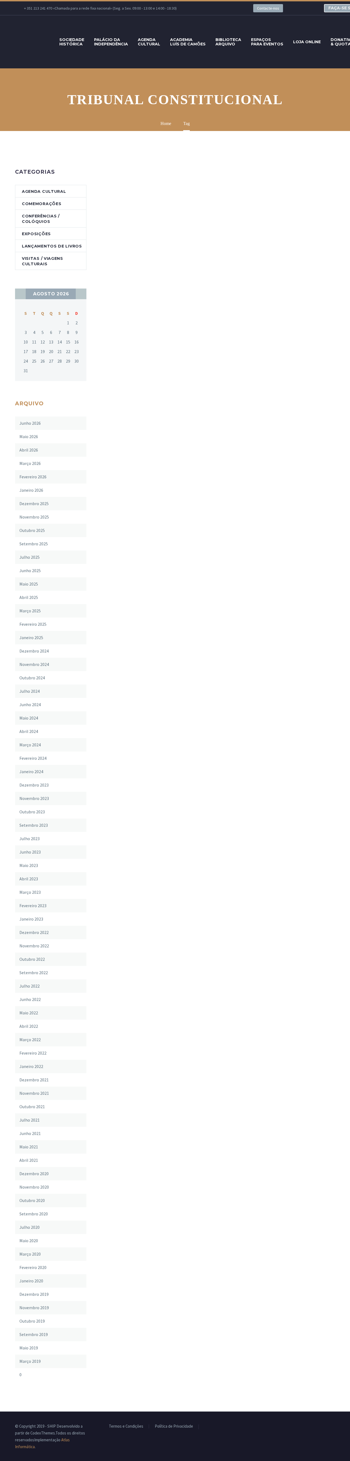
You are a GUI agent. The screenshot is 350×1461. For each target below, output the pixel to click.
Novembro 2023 (34, 798)
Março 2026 (30, 463)
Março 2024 (30, 744)
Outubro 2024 (32, 677)
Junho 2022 (30, 999)
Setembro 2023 (33, 825)
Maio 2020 (28, 1240)
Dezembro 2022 (34, 932)
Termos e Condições (126, 1426)
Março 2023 (30, 892)
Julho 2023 (29, 838)
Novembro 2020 (34, 1187)
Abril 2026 (28, 450)
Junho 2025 (30, 570)
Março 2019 (30, 1361)
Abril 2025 (28, 597)
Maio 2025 (28, 584)
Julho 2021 (29, 1120)
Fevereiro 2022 (32, 1053)
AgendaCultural (149, 41)
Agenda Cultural (44, 191)
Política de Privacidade (174, 1426)
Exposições (36, 233)
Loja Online (307, 42)
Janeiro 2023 (31, 919)
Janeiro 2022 (31, 1066)
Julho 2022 (29, 986)
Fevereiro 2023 (32, 905)
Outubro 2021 (32, 1106)
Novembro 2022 (34, 945)
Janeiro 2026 (31, 490)
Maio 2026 (28, 436)
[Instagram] (223, 8)
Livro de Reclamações (223, 1426)
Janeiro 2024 (31, 771)
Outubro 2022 (32, 959)
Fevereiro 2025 (32, 624)
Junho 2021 (30, 1133)
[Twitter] (215, 8)
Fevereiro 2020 (32, 1267)
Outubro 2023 (32, 811)
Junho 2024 (30, 704)
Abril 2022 (28, 1026)
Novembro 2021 (34, 1093)
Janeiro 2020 (31, 1281)
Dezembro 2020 (34, 1173)
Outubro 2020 (32, 1200)
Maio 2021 (28, 1146)
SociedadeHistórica (71, 41)
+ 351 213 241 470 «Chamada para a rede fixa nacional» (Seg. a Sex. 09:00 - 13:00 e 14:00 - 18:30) (100, 8)
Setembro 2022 (33, 972)
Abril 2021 (28, 1160)
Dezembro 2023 (34, 785)
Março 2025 (30, 610)
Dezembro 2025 (34, 503)
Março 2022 (30, 1039)
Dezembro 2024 (34, 651)
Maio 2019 (28, 1348)
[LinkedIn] (207, 8)
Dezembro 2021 (34, 1079)
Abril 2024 (28, 731)
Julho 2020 (29, 1227)
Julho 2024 (29, 691)
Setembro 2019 (33, 1334)
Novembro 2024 (34, 664)
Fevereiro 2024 (32, 758)
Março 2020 (30, 1254)
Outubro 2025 (32, 530)
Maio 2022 (28, 1012)
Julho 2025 (29, 557)
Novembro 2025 (34, 517)
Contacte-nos (268, 8)
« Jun (20, 294)
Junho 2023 (30, 852)
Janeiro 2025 (31, 637)
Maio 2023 (28, 865)
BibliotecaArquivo (228, 41)
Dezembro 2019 (34, 1294)
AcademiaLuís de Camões (188, 41)
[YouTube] (231, 8)
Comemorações (41, 203)
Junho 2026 (30, 423)
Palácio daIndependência (111, 41)
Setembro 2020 (33, 1213)
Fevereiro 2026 (32, 476)
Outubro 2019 (32, 1321)
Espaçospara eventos (267, 41)
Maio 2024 (28, 718)
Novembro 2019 (34, 1307)
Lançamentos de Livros (52, 246)
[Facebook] (198, 8)
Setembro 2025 (33, 543)
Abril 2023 (28, 878)
